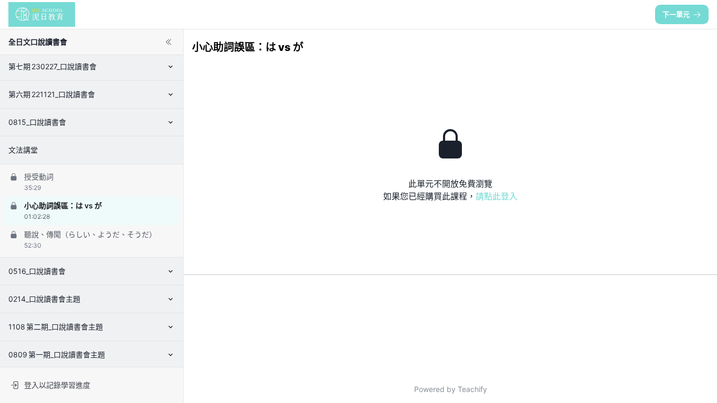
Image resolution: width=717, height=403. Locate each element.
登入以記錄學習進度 (57, 384)
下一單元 (676, 14)
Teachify (472, 389)
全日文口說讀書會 (37, 41)
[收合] (168, 42)
